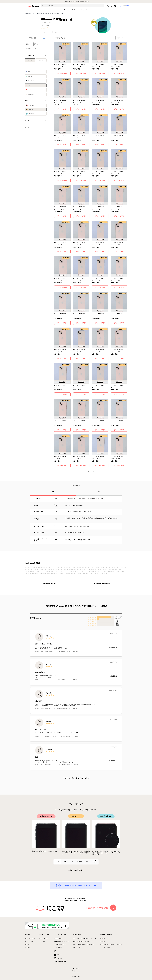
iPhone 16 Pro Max (78, 567)
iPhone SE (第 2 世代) (94, 571)
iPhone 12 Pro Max (52, 571)
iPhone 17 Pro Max (39, 567)
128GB (53, 13)
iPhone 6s (104, 573)
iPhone (42, 13)
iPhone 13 (47, 13)
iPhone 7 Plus (87, 573)
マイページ (42, 941)
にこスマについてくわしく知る (97, 908)
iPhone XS (54, 573)
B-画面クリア (30, 48)
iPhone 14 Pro (81, 569)
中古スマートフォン (34, 13)
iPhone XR (35, 573)
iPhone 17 (59, 567)
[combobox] (74, 6)
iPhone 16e (67, 567)
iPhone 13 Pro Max (115, 569)
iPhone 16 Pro (89, 567)
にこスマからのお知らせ (60, 944)
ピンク (36, 44)
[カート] (115, 5)
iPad (26, 950)
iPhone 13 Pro (29, 571)
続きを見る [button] (113, 647)
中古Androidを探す (50, 583)
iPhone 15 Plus (39, 569)
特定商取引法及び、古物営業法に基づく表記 (111, 944)
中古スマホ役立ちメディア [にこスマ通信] (83, 944)
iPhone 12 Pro (73, 571)
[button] (48, 28)
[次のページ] (93, 471)
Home (26, 13)
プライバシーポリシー (105, 947)
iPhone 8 (79, 573)
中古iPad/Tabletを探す (102, 583)
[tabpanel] (76, 835)
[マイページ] (108, 5)
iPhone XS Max (45, 573)
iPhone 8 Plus (70, 573)
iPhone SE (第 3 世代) (101, 569)
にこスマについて (58, 938)
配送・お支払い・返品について (61, 941)
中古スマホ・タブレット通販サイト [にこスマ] (84, 938)
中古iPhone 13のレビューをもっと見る (76, 778)
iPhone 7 (96, 573)
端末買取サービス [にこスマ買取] (81, 941)
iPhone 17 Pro (50, 567)
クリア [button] (43, 38)
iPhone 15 (48, 569)
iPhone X (62, 573)
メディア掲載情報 (58, 947)
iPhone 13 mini (39, 571)
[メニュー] (24, 5)
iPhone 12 (83, 571)
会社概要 (102, 938)
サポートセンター (43, 938)
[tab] (57, 861)
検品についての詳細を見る (76, 870)
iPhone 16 (109, 567)
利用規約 (102, 941)
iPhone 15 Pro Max (120, 567)
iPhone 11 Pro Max (108, 571)
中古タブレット (29, 941)
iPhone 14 (90, 569)
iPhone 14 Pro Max (70, 569)
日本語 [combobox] (73, 971)
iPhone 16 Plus (100, 567)
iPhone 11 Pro (119, 571)
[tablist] (76, 861)
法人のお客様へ (77, 947)
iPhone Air (28, 567)
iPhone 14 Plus (57, 569)
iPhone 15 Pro (29, 569)
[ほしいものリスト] (111, 5)
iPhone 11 (28, 573)
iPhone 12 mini (63, 571)
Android (27, 947)
